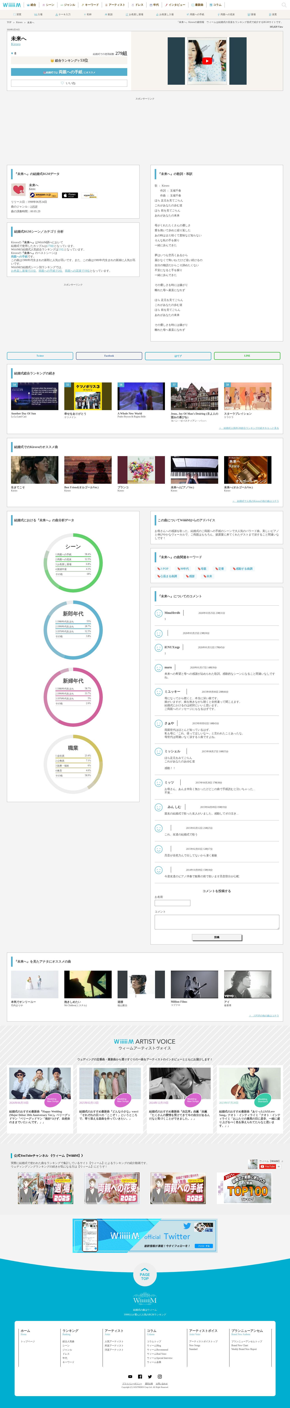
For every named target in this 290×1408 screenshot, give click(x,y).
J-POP (33, 206)
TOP (9, 22)
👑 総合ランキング (69, 60)
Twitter (40, 355)
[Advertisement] (145, 130)
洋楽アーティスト (114, 1349)
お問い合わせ (162, 1384)
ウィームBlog (154, 1345)
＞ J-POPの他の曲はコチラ (264, 1015)
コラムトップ (154, 1341)
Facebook (109, 355)
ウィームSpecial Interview (160, 1358)
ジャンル (67, 1349)
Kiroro (19, 22)
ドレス (66, 1354)
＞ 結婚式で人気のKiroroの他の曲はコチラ (255, 501)
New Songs (194, 1345)
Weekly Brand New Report (244, 1349)
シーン (66, 1345)
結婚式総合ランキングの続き (34, 373)
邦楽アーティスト (114, 1345)
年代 (65, 1358)
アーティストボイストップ (203, 1341)
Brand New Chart (239, 1345)
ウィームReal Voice (156, 1354)
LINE (247, 355)
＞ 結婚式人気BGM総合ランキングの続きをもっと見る (249, 428)
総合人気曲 (68, 1341)
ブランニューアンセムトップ (246, 1341)
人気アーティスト (114, 1341)
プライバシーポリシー (132, 1384)
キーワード (68, 1362)
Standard (193, 1349)
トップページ (28, 1341)
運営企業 (149, 1384)
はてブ (178, 356)
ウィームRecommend (157, 1349)
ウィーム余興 (154, 1362)
